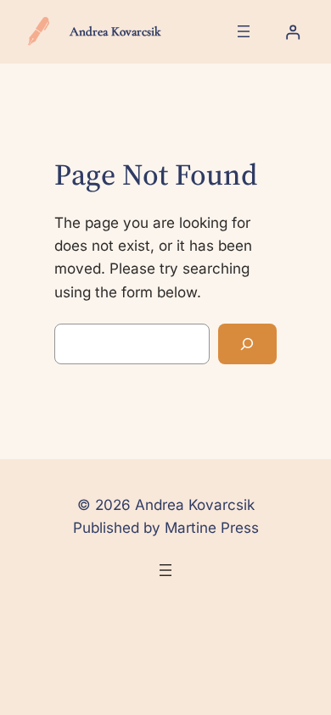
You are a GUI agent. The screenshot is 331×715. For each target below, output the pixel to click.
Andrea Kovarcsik (115, 31)
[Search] (247, 344)
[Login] (292, 32)
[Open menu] (243, 31)
